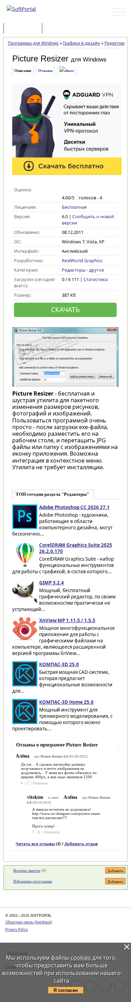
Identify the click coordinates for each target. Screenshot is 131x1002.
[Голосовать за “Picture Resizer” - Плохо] (73, 189)
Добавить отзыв (81, 843)
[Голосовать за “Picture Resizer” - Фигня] (65, 189)
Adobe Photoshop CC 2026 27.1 (74, 507)
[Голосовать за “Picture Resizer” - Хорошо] (87, 189)
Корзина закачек (26, 870)
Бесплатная (74, 207)
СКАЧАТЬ (65, 309)
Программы (24, 28)
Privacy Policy (16, 929)
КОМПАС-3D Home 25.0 (66, 702)
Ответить (40, 783)
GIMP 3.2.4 (51, 583)
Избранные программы (32, 881)
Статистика (95, 279)
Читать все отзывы (35, 843)
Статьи (59, 28)
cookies (81, 958)
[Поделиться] (66, 70)
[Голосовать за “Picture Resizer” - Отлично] (95, 189)
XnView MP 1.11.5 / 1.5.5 (67, 620)
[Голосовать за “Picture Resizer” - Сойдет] (80, 189)
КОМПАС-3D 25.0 (59, 664)
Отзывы (45, 70)
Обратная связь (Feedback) (28, 922)
